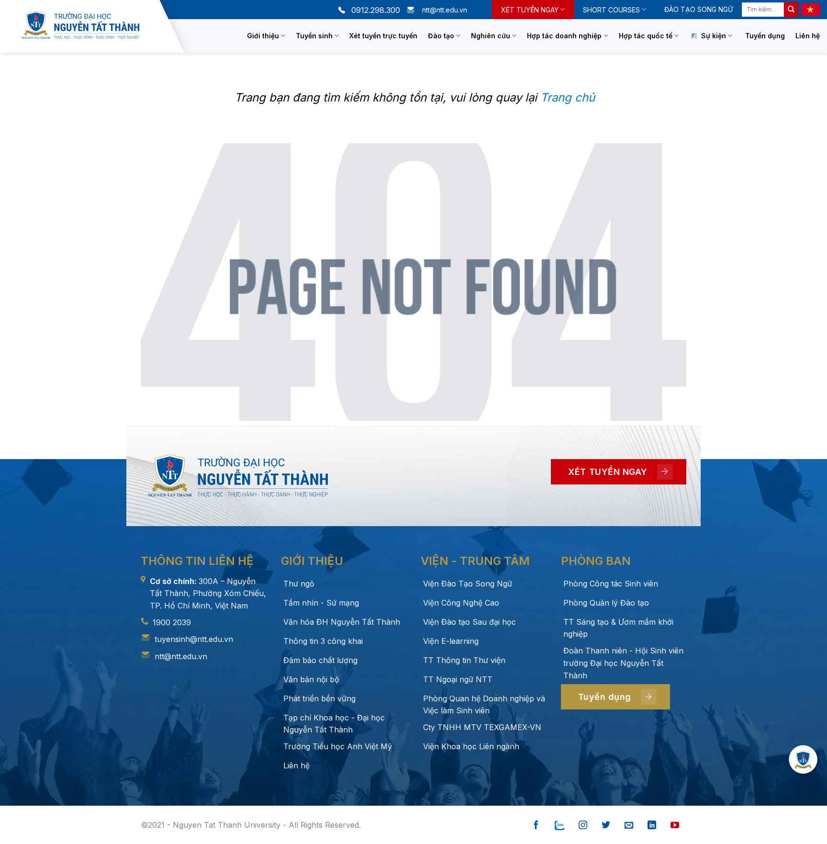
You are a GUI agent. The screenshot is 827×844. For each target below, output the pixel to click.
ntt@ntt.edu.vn (181, 656)
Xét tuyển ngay (530, 10)
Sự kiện (713, 36)
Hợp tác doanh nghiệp (564, 36)
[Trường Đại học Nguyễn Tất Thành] (88, 25)
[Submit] (791, 9)
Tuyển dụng (765, 36)
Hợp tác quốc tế (645, 36)
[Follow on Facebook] (536, 826)
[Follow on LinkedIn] (652, 826)
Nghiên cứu (490, 36)
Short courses (611, 10)
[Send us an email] (629, 826)
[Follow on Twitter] (606, 826)
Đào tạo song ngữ (698, 9)
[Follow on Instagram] (583, 826)
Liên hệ (807, 36)
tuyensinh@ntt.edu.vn (194, 639)
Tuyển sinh (314, 36)
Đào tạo (441, 36)
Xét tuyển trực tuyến (383, 36)
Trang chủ (567, 97)
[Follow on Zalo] (559, 826)
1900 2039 (172, 622)
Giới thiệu (263, 36)
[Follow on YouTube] (675, 826)
